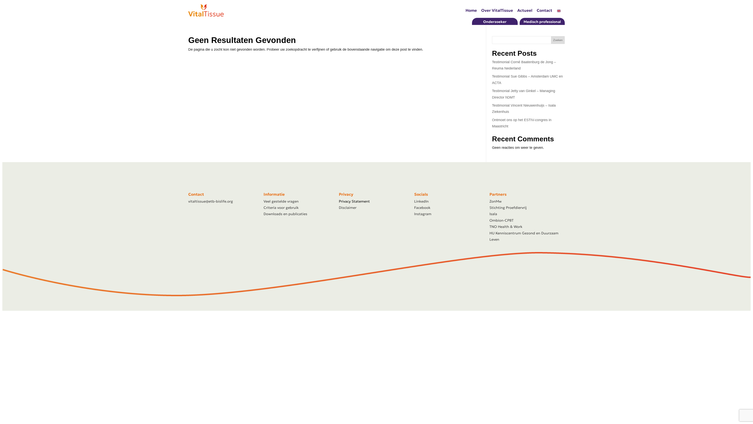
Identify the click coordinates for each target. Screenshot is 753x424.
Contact (544, 10)
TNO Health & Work (505, 226)
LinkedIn (421, 201)
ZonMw (495, 201)
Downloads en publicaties (285, 214)
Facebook (422, 207)
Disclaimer (347, 207)
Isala (493, 214)
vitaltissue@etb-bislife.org (210, 201)
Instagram (422, 214)
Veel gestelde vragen (281, 201)
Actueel (524, 10)
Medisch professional (542, 21)
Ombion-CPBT (501, 220)
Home (471, 10)
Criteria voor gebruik (281, 207)
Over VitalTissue (497, 10)
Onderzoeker (495, 21)
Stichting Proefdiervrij (508, 207)
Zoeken (558, 40)
